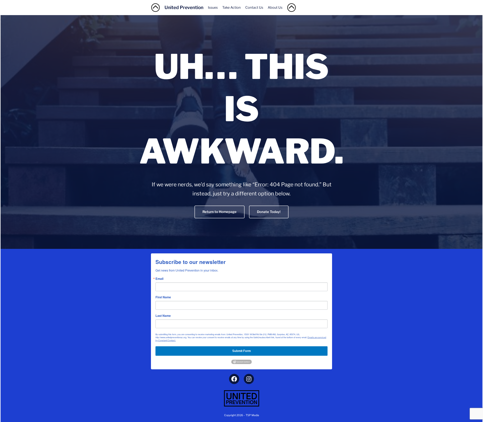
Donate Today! (269, 212)
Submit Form (241, 351)
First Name (163, 297)
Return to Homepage (219, 212)
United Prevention (184, 7)
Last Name (163, 315)
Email (159, 278)
